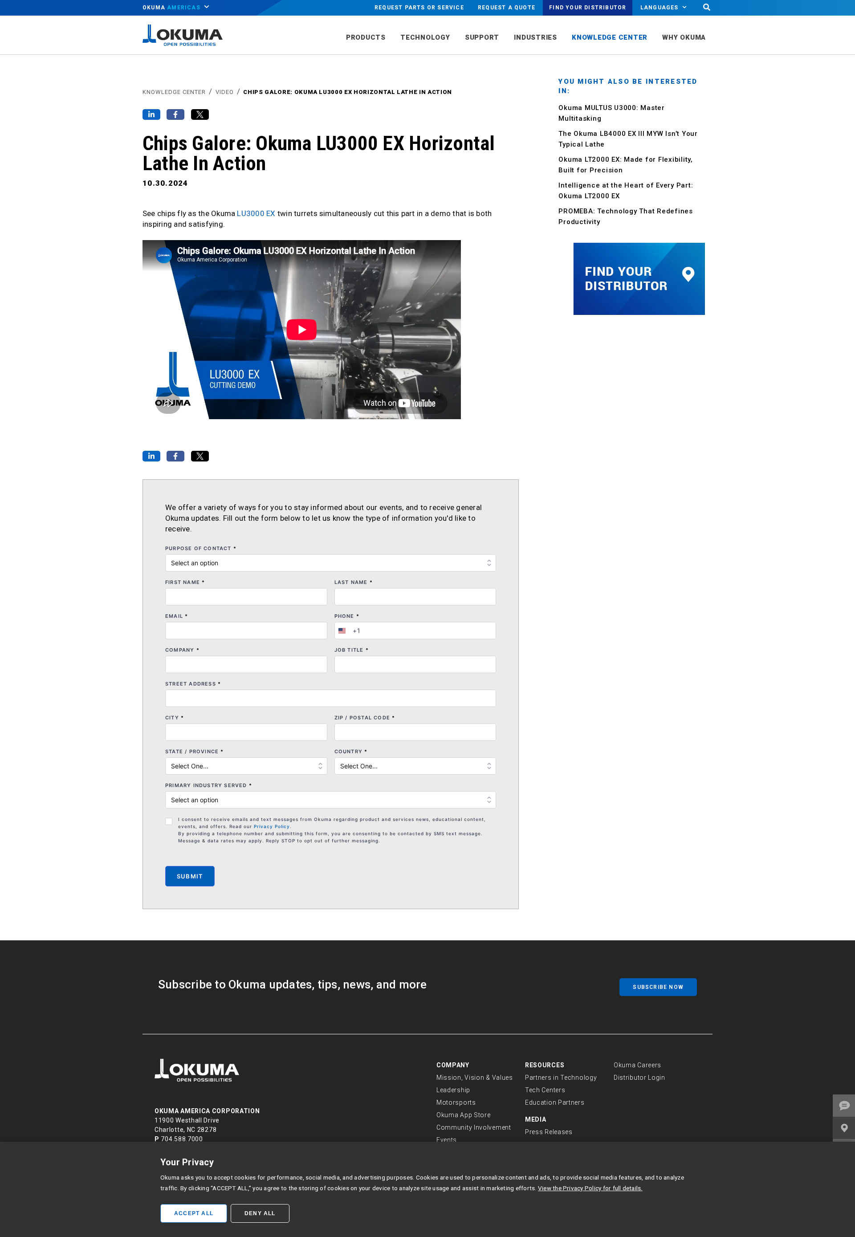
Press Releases (549, 1131)
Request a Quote (506, 7)
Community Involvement (473, 1127)
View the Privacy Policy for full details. (590, 1188)
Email (176, 616)
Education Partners (555, 1102)
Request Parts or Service (419, 7)
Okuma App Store (463, 1115)
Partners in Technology (561, 1077)
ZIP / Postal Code (364, 717)
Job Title (351, 650)
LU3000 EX (256, 213)
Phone (346, 616)
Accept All (193, 1213)
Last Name (353, 582)
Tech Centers (545, 1090)
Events (446, 1139)
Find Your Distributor (587, 7)
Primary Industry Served (208, 785)
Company (182, 650)
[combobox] (348, 630)
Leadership (453, 1090)
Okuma (171, 7)
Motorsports (456, 1102)
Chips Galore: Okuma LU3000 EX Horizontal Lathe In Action (347, 92)
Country (351, 751)
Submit (190, 876)
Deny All (260, 1213)
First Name (185, 582)
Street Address (193, 684)
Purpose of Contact (200, 548)
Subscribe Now (658, 987)
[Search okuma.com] (706, 8)
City (174, 717)
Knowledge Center (174, 92)
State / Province (194, 751)
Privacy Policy (272, 826)
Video (225, 92)
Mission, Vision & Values (474, 1077)
